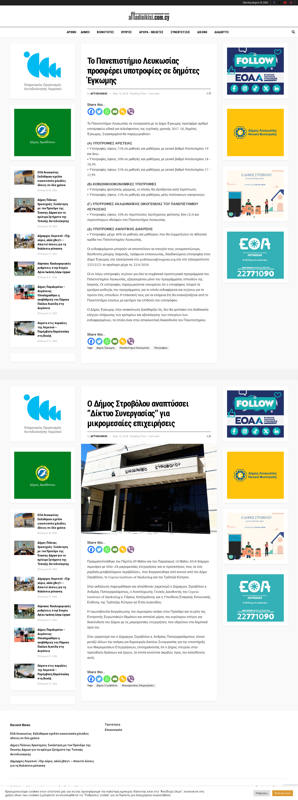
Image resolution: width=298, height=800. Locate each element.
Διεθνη (202, 32)
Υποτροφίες (161, 347)
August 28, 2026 (48, 190)
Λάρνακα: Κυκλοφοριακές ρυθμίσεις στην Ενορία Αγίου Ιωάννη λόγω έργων (54, 268)
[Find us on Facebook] (274, 3)
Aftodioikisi (98, 93)
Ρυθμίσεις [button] (262, 793)
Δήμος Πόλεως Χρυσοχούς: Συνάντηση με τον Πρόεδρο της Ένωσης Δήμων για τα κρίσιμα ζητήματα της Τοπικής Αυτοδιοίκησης (50, 750)
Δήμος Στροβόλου (106, 685)
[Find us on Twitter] (279, 3)
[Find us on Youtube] (285, 3)
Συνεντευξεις (180, 32)
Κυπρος (126, 32)
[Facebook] (91, 111)
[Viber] (130, 111)
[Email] (114, 111)
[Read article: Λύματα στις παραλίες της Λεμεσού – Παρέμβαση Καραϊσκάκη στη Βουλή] (24, 328)
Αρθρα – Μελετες (151, 32)
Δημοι (85, 32)
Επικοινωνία (113, 729)
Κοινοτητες (105, 32)
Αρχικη (71, 32)
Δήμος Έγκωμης (105, 347)
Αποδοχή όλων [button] (282, 793)
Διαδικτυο (221, 32)
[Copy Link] (122, 111)
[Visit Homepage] (149, 16)
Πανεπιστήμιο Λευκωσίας (134, 347)
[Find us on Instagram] (291, 3)
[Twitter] (99, 111)
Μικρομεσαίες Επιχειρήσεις (138, 685)
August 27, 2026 (48, 254)
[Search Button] (293, 32)
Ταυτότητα (112, 724)
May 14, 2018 (120, 93)
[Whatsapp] (106, 111)
